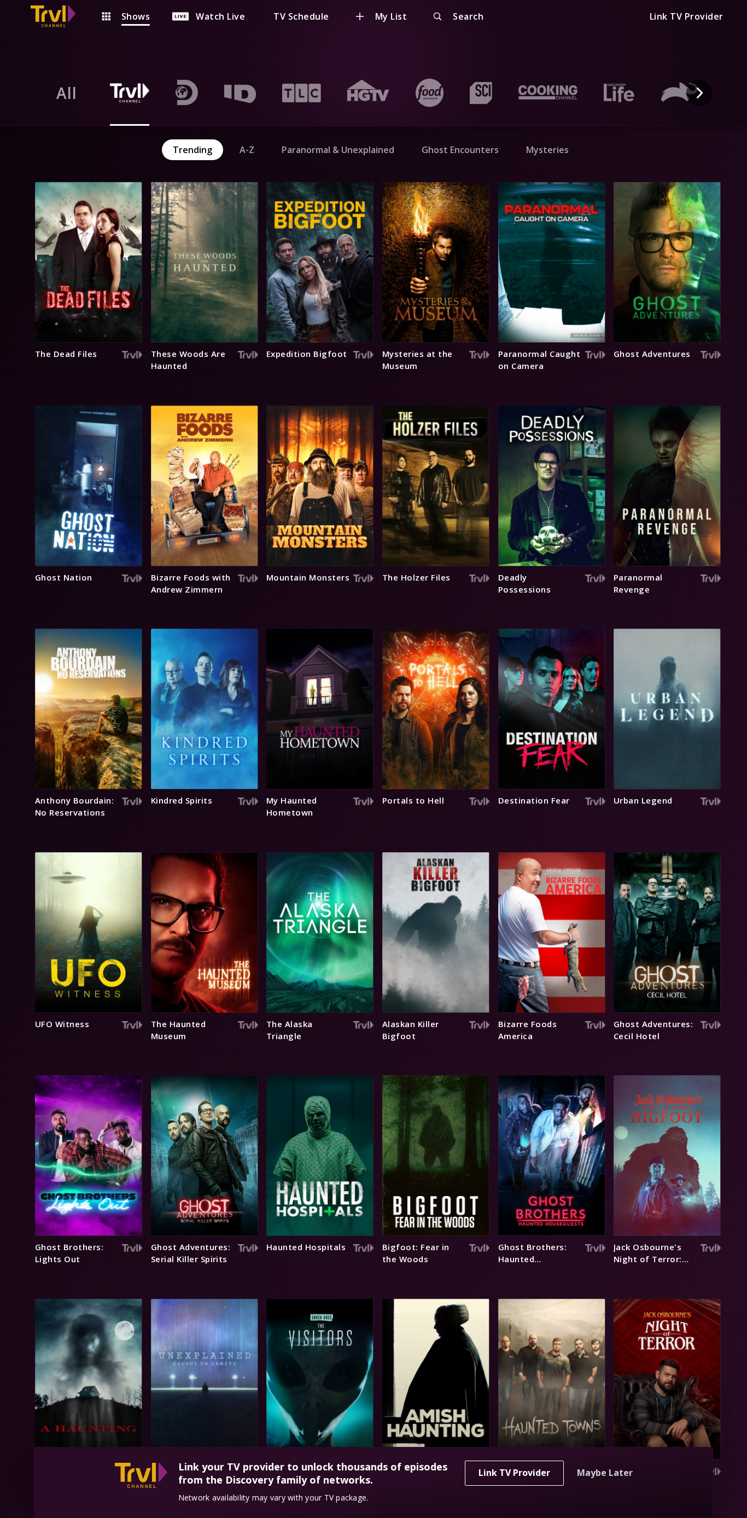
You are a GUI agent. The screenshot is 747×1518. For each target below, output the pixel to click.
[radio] (67, 93)
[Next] (699, 93)
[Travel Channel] (58, 16)
